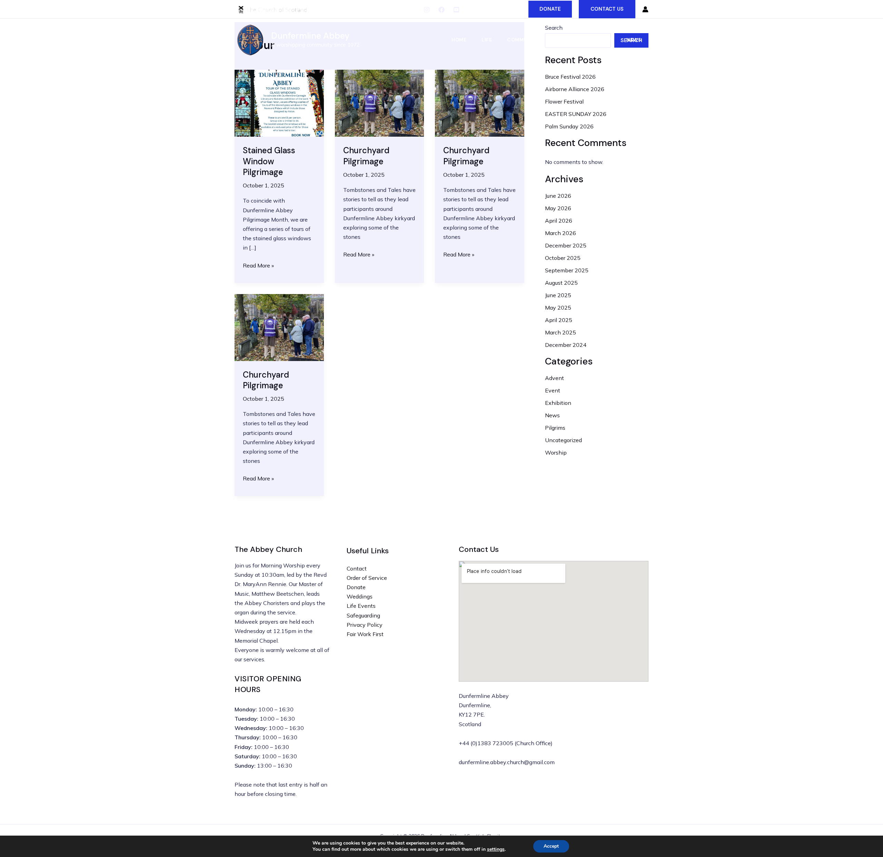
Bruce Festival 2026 (570, 76)
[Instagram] (427, 10)
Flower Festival (564, 101)
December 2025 (565, 245)
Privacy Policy (365, 624)
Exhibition (558, 402)
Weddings (360, 596)
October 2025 (563, 257)
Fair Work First (365, 634)
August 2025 (561, 282)
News (633, 39)
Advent (554, 377)
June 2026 (558, 195)
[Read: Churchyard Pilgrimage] (379, 102)
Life (487, 39)
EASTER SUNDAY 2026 (575, 113)
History (601, 39)
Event (552, 390)
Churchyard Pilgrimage (366, 155)
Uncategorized (563, 440)
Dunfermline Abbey (310, 35)
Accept (551, 846)
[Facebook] (441, 10)
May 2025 (558, 307)
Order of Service (367, 577)
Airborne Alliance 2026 (574, 89)
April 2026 (558, 220)
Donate (356, 587)
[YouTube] (456, 10)
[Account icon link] (645, 9)
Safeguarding (363, 615)
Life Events (361, 605)
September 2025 (566, 270)
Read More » (258, 266)
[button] (550, 9)
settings (496, 849)
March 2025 (560, 332)
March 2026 (560, 233)
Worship (556, 452)
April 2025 (558, 319)
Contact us (607, 9)
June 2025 (558, 295)
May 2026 (558, 208)
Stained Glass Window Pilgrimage (269, 161)
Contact (357, 568)
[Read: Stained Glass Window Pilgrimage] (279, 102)
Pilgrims (555, 427)
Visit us (564, 39)
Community (523, 39)
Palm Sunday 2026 (569, 126)
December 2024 (565, 344)
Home (459, 39)
